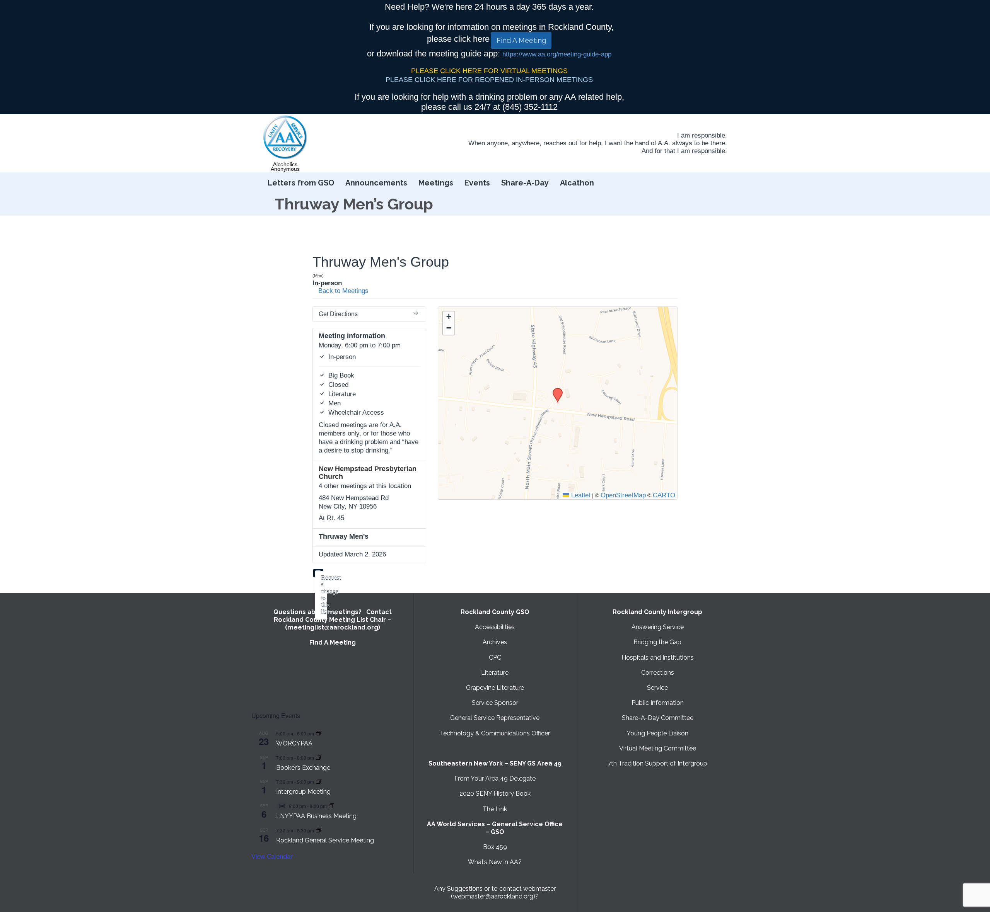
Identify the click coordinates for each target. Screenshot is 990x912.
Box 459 (495, 847)
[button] (555, 390)
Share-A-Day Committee (657, 717)
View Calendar (271, 856)
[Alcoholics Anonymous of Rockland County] (285, 137)
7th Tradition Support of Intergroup (657, 763)
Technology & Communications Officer (495, 733)
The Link (495, 809)
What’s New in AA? (495, 862)
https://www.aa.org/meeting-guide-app (556, 54)
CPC (495, 657)
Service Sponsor (495, 702)
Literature (495, 672)
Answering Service (658, 627)
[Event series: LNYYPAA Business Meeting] (331, 806)
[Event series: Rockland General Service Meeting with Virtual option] (318, 830)
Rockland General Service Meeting (325, 840)
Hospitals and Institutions (657, 657)
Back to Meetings (342, 290)
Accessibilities (495, 627)
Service (657, 687)
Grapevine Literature (495, 687)
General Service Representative (494, 717)
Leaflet (580, 495)
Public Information (658, 702)
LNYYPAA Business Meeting (316, 816)
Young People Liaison (657, 733)
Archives (495, 642)
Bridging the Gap (657, 642)
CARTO (664, 495)
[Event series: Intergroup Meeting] (318, 781)
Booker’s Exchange (303, 767)
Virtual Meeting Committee (657, 748)
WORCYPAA (294, 743)
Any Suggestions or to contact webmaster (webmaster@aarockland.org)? (495, 892)
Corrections (657, 672)
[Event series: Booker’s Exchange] (318, 757)
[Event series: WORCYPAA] (318, 733)
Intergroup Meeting (303, 791)
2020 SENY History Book (495, 793)
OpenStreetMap (623, 495)
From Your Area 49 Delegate (495, 778)
